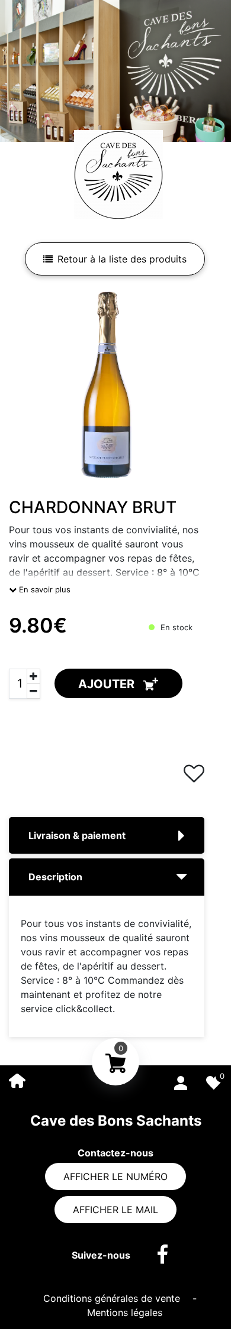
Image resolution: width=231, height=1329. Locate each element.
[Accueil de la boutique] (17, 1079)
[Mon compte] (181, 1080)
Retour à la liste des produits (122, 259)
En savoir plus (43, 589)
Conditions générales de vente (113, 1298)
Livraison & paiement (77, 835)
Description (55, 877)
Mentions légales (124, 1312)
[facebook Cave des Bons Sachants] (156, 1255)
